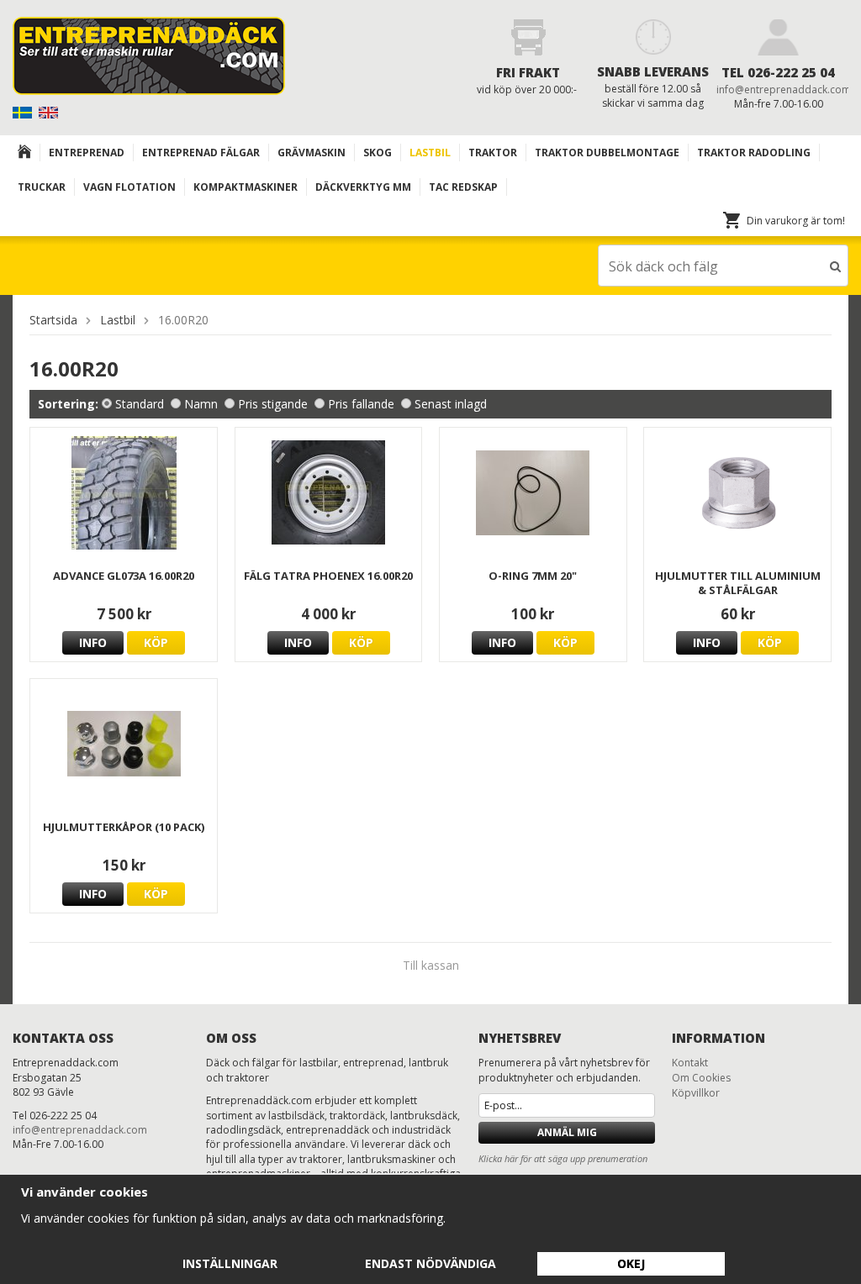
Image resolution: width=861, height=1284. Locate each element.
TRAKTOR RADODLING (754, 152)
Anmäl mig (567, 1132)
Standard (139, 404)
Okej (631, 1263)
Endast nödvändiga (430, 1263)
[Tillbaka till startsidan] (24, 152)
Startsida (53, 320)
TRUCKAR (42, 187)
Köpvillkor (696, 1093)
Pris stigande (273, 404)
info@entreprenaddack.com (783, 89)
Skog (377, 152)
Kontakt (690, 1062)
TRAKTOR (492, 152)
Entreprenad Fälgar (201, 152)
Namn (201, 404)
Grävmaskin (311, 152)
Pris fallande (361, 404)
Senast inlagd (451, 404)
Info (93, 642)
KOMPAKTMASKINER (245, 187)
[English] (50, 111)
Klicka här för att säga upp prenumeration (562, 1158)
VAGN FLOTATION (129, 187)
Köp (156, 642)
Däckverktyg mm (363, 187)
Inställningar (229, 1263)
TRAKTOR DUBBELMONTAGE (607, 152)
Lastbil (430, 152)
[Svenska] (24, 111)
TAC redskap (463, 187)
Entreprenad (86, 152)
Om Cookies (701, 1078)
